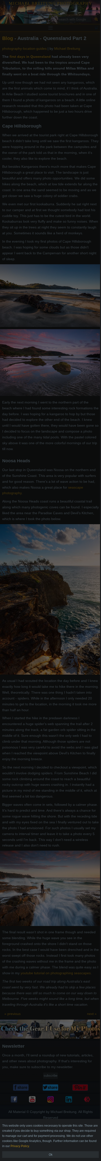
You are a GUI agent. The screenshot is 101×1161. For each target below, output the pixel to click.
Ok (50, 1154)
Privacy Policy (20, 1146)
